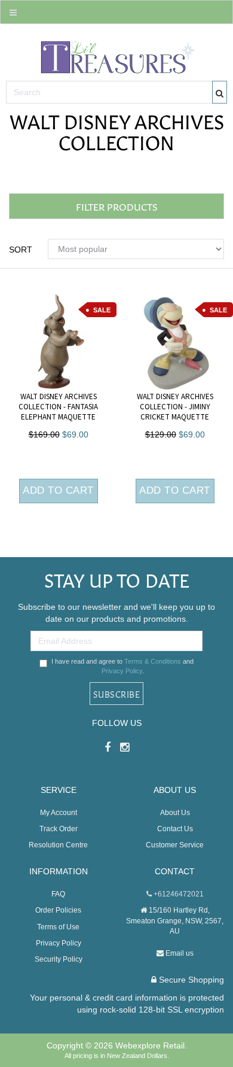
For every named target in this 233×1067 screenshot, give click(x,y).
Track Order (58, 829)
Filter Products (117, 206)
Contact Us (175, 829)
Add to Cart (58, 490)
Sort (20, 249)
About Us (175, 812)
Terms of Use (58, 927)
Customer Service (175, 845)
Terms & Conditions (152, 661)
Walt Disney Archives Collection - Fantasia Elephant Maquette (58, 406)
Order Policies (58, 910)
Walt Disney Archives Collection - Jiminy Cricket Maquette (175, 406)
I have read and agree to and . (122, 666)
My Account (58, 812)
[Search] (220, 92)
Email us (179, 953)
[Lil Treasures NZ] (117, 54)
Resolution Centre (58, 845)
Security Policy (58, 959)
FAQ (58, 894)
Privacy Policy (122, 670)
